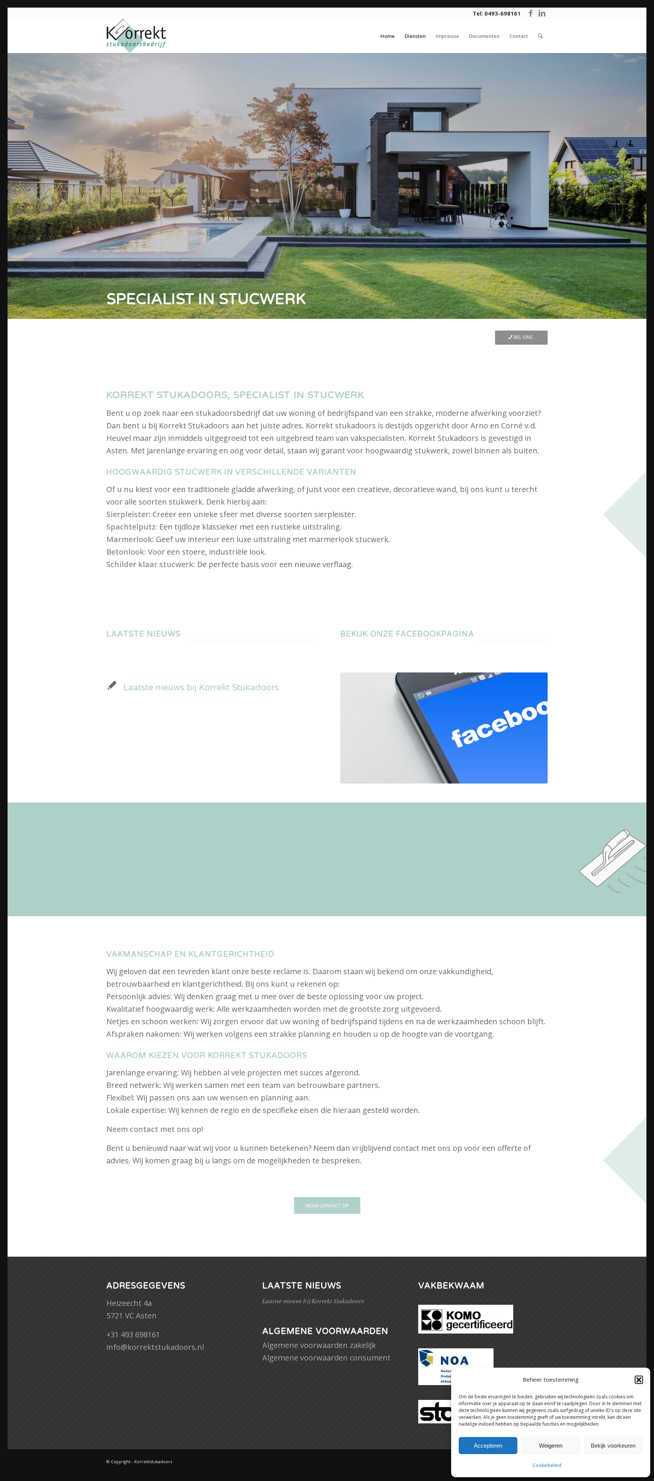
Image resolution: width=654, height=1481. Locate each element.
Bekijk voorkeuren (613, 1445)
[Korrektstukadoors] (136, 36)
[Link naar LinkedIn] (542, 13)
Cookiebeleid (547, 1465)
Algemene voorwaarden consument (326, 1357)
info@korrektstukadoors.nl (155, 1347)
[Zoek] (540, 36)
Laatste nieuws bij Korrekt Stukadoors (201, 687)
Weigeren (550, 1445)
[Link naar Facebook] (530, 13)
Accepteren (488, 1445)
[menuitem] (387, 36)
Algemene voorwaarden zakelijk (319, 1345)
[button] (639, 1380)
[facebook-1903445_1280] (444, 727)
